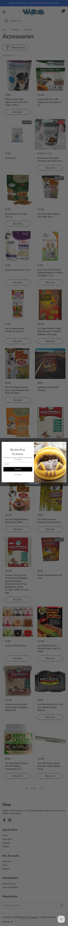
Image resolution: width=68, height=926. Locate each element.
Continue (18, 469)
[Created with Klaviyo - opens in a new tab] (34, 483)
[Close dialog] (64, 444)
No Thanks (18, 475)
